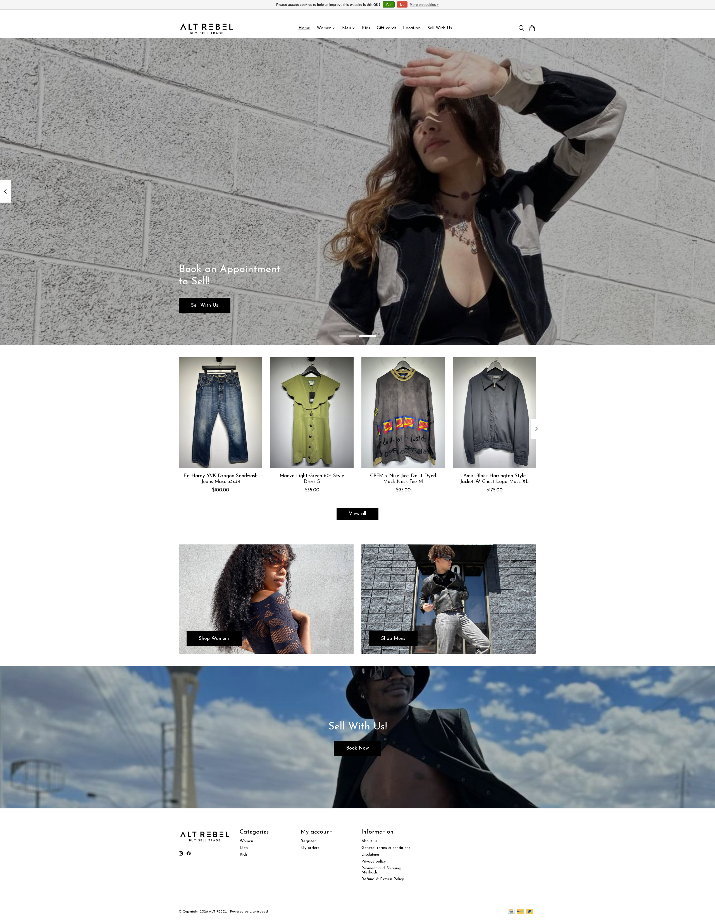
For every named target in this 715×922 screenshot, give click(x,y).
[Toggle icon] (521, 28)
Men (244, 848)
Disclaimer (370, 855)
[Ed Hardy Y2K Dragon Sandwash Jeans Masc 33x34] (220, 412)
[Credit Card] (511, 911)
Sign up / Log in (522, 14)
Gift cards (386, 28)
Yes (389, 5)
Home (304, 28)
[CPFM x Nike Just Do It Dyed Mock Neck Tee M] (403, 412)
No (402, 5)
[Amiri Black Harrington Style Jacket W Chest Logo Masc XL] (494, 412)
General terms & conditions (385, 848)
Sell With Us (439, 28)
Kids (366, 28)
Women (246, 841)
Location (412, 28)
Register (308, 841)
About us (369, 841)
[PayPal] (520, 911)
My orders (310, 848)
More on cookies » (424, 5)
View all (357, 514)
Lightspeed (259, 911)
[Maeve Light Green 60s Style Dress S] (312, 412)
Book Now (357, 748)
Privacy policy (373, 861)
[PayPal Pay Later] (529, 911)
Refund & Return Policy (382, 879)
